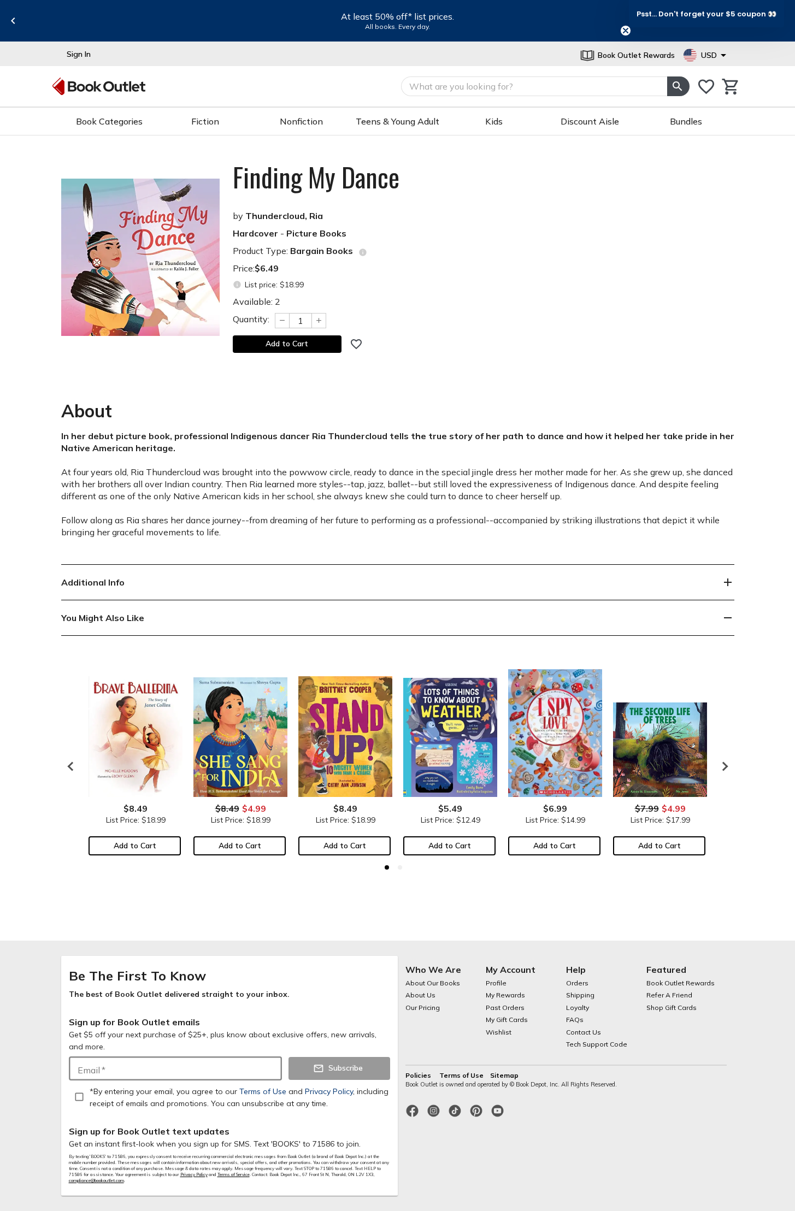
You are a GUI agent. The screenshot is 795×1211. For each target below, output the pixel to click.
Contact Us (583, 1032)
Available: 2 (256, 301)
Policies (419, 1075)
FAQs (575, 1019)
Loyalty (577, 1007)
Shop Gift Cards (671, 1007)
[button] (706, 13)
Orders (577, 983)
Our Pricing (422, 1007)
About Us (420, 995)
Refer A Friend (669, 995)
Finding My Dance (316, 177)
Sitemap (504, 1075)
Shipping (580, 995)
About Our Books (432, 983)
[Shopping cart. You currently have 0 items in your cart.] (731, 86)
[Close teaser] (625, 30)
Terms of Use (461, 1075)
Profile (496, 983)
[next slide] (722, 766)
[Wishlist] (706, 86)
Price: (256, 268)
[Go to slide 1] (387, 867)
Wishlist (498, 1032)
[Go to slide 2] (400, 867)
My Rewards (505, 995)
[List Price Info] (237, 285)
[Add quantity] (319, 320)
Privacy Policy (194, 1174)
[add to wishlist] (356, 344)
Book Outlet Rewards (680, 983)
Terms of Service (233, 1174)
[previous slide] (13, 21)
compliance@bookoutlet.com (96, 1180)
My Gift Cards (507, 1019)
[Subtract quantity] (282, 320)
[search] (678, 86)
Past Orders (505, 1007)
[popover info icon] (363, 252)
